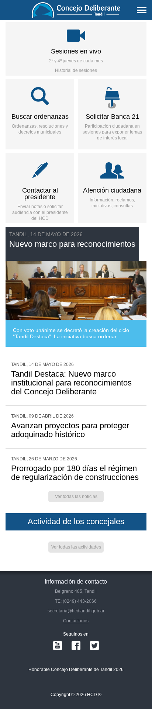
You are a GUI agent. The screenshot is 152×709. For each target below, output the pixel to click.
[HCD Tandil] (76, 10)
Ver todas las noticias (76, 496)
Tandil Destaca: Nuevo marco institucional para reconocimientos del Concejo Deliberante (71, 382)
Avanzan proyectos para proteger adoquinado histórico (70, 430)
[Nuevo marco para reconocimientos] (76, 287)
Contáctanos (76, 620)
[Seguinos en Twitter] (94, 645)
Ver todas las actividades (76, 547)
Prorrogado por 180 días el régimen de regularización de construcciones (75, 473)
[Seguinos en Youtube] (57, 645)
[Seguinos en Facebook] (76, 645)
